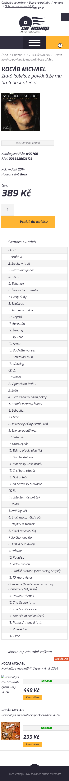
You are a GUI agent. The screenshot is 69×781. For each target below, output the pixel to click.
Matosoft (55, 774)
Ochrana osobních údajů (19, 6)
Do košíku (32, 697)
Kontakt (58, 3)
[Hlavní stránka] (34, 32)
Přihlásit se (37, 8)
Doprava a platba (39, 3)
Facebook (65, 17)
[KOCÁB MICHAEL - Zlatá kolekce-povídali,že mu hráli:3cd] (20, 134)
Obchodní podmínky (13, 3)
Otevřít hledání (11, 42)
